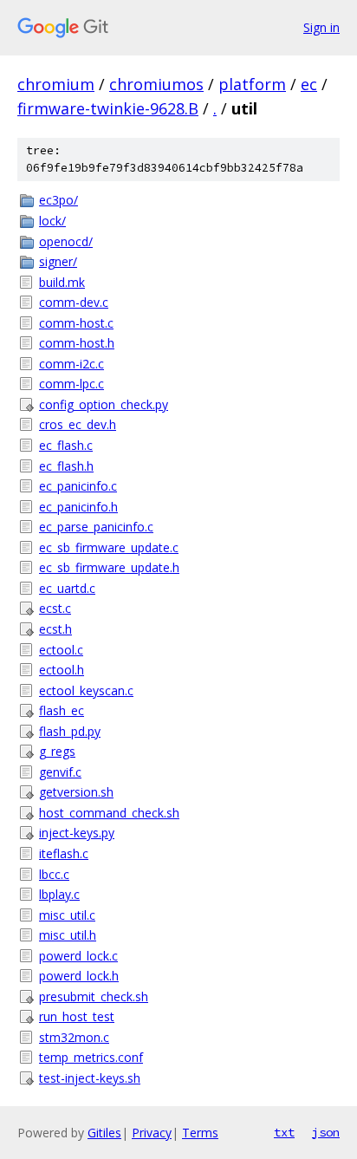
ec (309, 84)
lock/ (52, 220)
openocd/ (66, 241)
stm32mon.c (74, 1037)
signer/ (58, 261)
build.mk (62, 282)
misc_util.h (67, 935)
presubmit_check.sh (93, 996)
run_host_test (76, 1016)
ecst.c (55, 608)
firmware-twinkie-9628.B (107, 108)
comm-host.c (76, 323)
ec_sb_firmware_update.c (108, 547)
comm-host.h (76, 343)
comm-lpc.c (71, 383)
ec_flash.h (66, 466)
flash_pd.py (70, 731)
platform (252, 84)
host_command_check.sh (109, 812)
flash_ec (61, 710)
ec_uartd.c (67, 588)
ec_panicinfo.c (78, 486)
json (326, 1132)
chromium (55, 84)
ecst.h (55, 629)
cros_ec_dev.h (77, 424)
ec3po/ (58, 200)
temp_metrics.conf (91, 1057)
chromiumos (156, 84)
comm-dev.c (73, 302)
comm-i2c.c (71, 363)
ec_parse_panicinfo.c (96, 526)
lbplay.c (59, 894)
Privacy (152, 1132)
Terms (200, 1132)
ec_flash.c (66, 445)
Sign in (321, 27)
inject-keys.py (76, 832)
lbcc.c (54, 874)
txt (284, 1132)
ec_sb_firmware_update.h (109, 567)
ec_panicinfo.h (78, 506)
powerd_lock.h (79, 975)
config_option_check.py (103, 404)
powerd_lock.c (78, 955)
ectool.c (61, 649)
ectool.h (61, 669)
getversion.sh (76, 792)
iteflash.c (63, 853)
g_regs (57, 751)
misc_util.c (67, 915)
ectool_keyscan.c (86, 690)
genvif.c (60, 772)
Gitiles (104, 1132)
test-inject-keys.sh (89, 1078)
